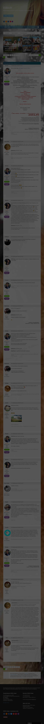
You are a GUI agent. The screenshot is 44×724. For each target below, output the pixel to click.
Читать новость (22, 373)
